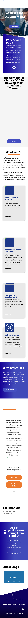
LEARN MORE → (8, 216)
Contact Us (21, 604)
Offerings (15, 599)
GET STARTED (14, 554)
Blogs (14, 604)
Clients (21, 599)
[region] (14, 22)
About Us (7, 599)
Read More (14, 578)
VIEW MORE (14, 141)
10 (19, 581)
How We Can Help (14, 484)
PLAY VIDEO (10, 390)
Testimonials (7, 604)
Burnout (14, 477)
